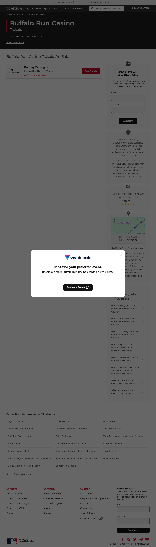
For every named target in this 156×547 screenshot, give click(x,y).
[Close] (121, 254)
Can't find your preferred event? (78, 267)
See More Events (76, 287)
